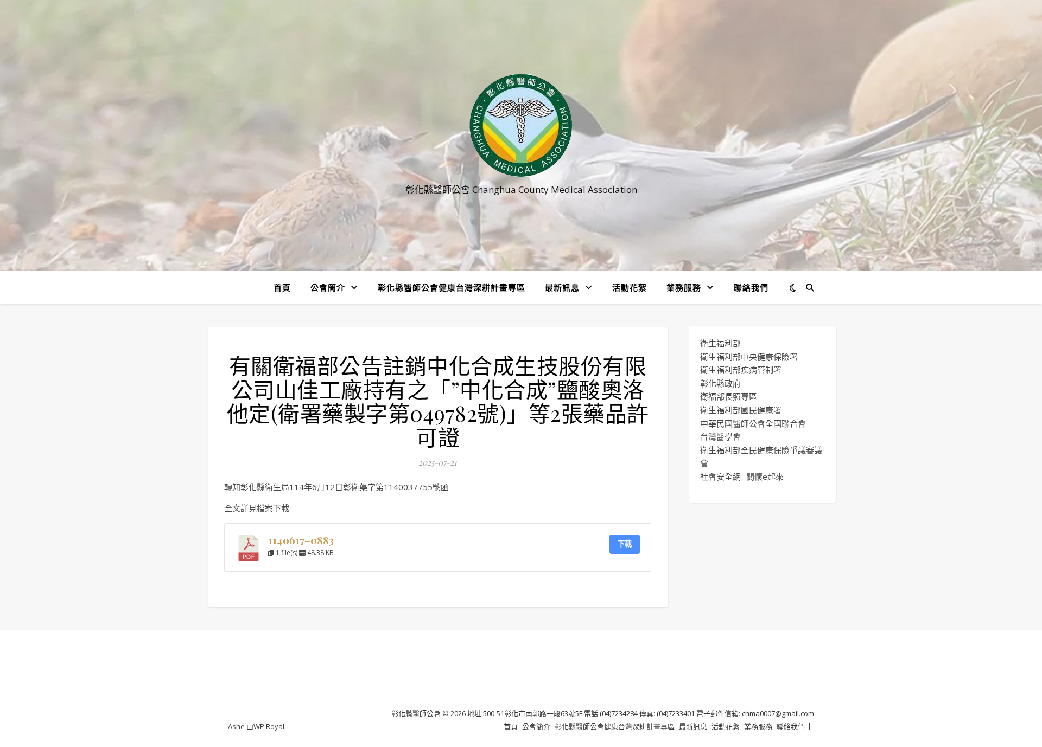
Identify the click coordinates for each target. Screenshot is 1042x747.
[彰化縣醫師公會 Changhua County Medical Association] (521, 125)
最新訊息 (562, 287)
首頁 (282, 287)
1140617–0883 (301, 540)
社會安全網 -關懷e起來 (742, 476)
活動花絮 (629, 287)
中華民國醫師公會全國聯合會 (753, 423)
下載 (625, 544)
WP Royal (268, 726)
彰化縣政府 (720, 383)
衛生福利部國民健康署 (741, 409)
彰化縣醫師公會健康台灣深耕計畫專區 (451, 287)
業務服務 (683, 287)
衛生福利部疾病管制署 (741, 369)
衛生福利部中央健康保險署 (749, 356)
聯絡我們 (751, 287)
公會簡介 (327, 287)
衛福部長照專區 (728, 396)
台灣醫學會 (720, 436)
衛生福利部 (720, 343)
